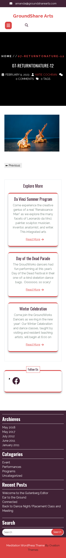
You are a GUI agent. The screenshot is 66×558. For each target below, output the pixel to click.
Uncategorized (12, 475)
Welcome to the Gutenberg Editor (25, 493)
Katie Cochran (46, 74)
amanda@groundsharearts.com (35, 3)
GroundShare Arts (33, 16)
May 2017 (8, 432)
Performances (11, 467)
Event (6, 462)
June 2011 (8, 440)
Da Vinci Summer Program (33, 199)
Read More (33, 239)
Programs (8, 471)
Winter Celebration (33, 309)
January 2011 (10, 445)
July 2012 (8, 436)
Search (57, 532)
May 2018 (8, 427)
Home (6, 56)
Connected (9, 502)
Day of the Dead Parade (33, 258)
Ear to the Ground (14, 497)
